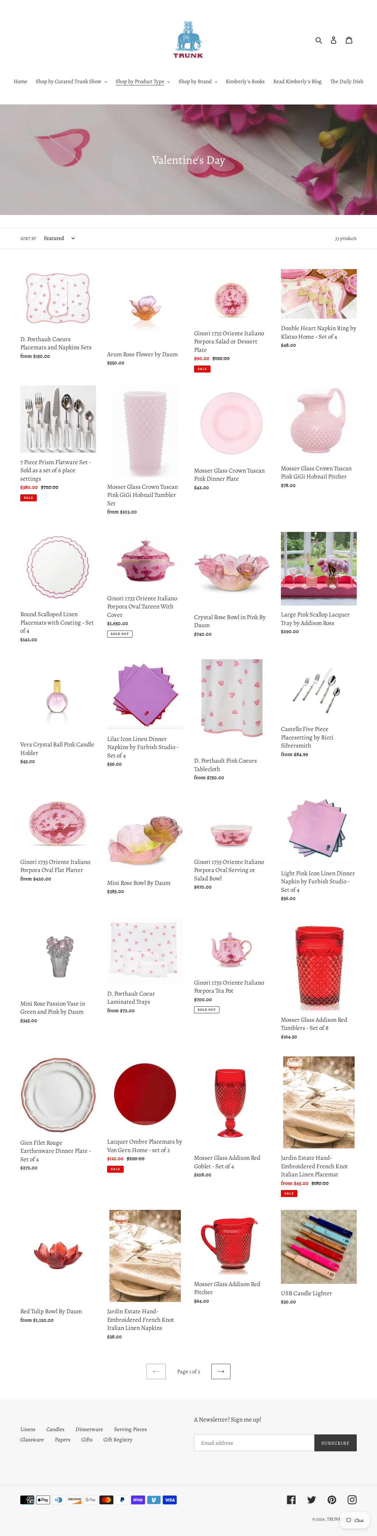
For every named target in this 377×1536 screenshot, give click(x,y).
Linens (27, 1429)
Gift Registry (118, 1439)
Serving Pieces (130, 1429)
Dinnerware (89, 1429)
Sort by (28, 238)
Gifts (86, 1439)
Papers (62, 1439)
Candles (55, 1429)
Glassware (32, 1439)
